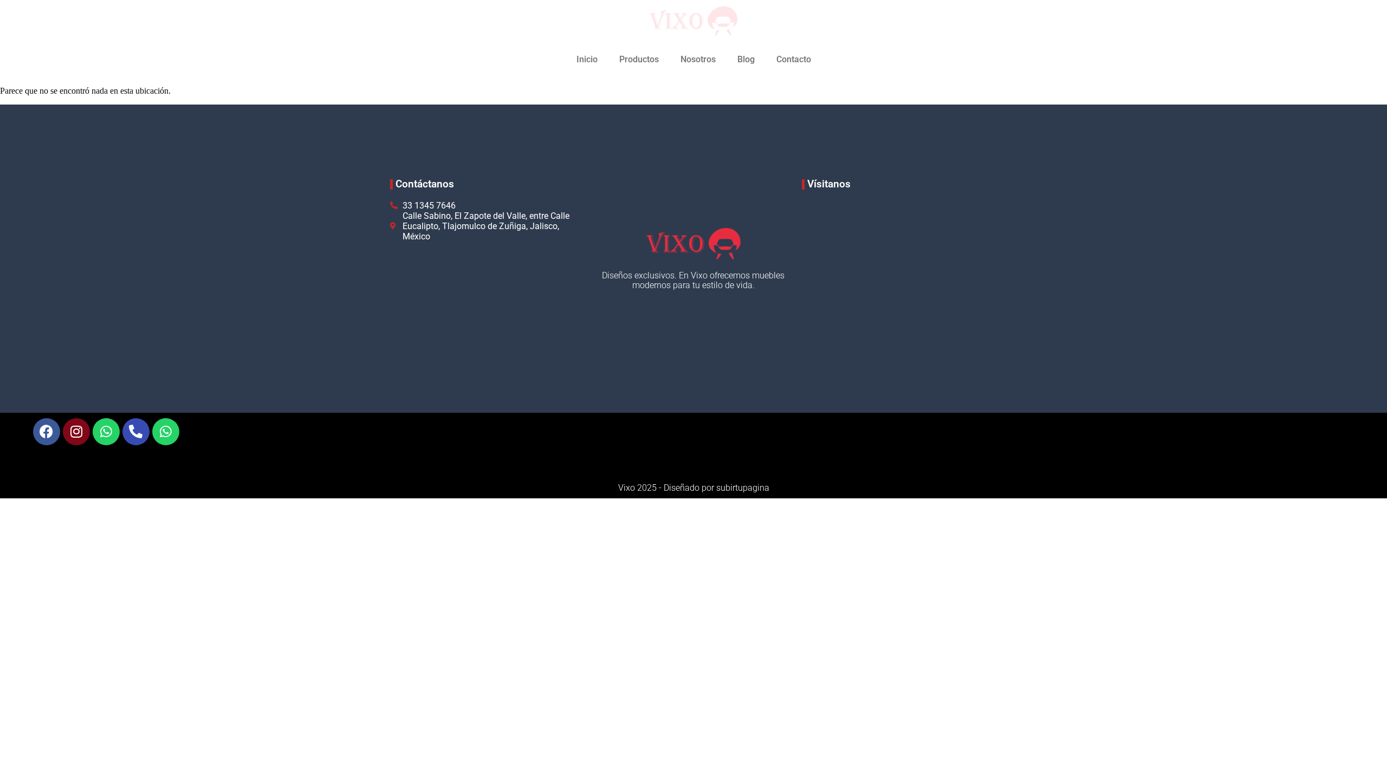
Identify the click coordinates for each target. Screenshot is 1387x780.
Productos (639, 59)
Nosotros (698, 59)
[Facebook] (46, 431)
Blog (746, 59)
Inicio (587, 59)
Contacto (793, 59)
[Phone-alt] (136, 431)
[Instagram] (76, 431)
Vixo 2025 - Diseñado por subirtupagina (693, 488)
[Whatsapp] (106, 431)
